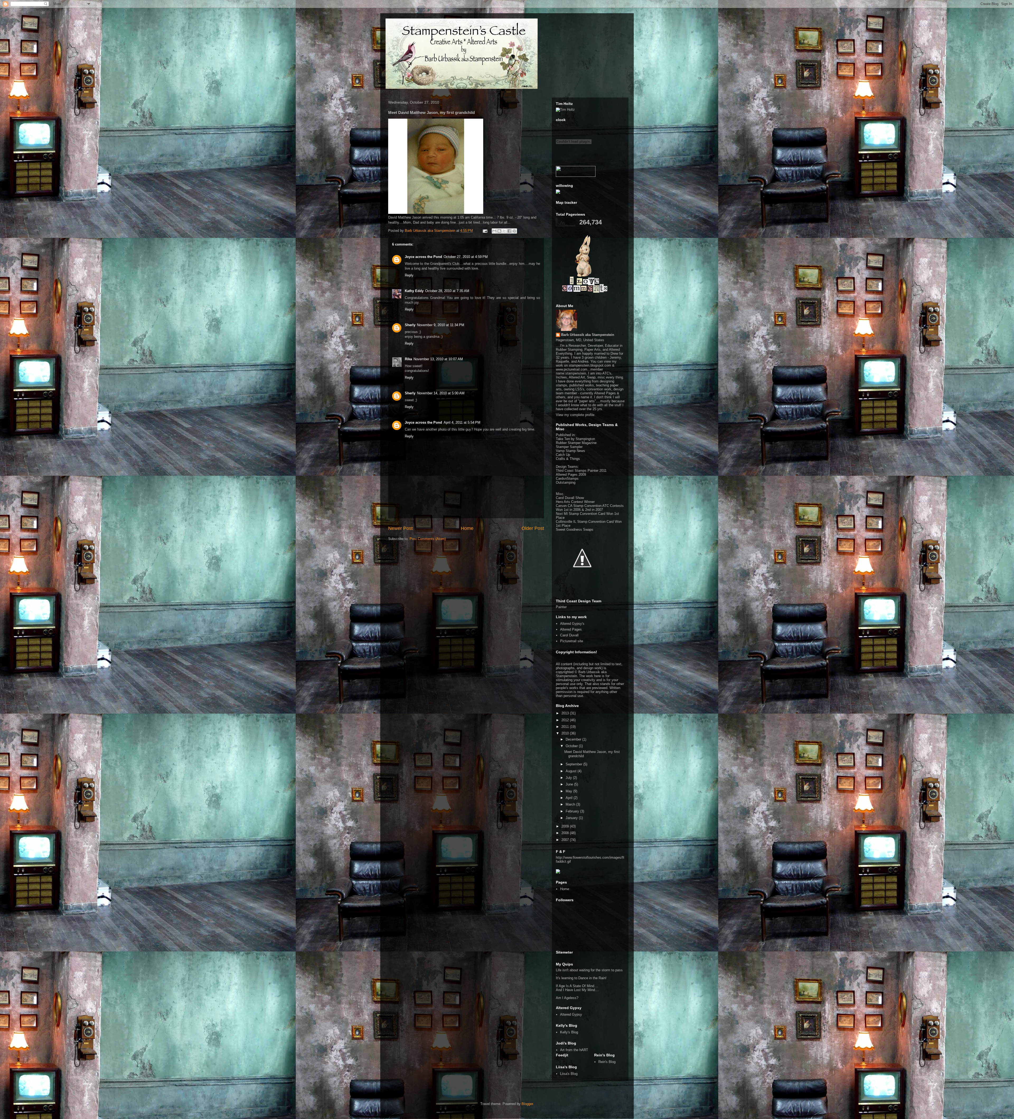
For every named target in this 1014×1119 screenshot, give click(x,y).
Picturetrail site (571, 641)
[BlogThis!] (499, 231)
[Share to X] (504, 231)
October (572, 746)
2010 (565, 733)
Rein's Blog (607, 1062)
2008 (565, 833)
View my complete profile (575, 415)
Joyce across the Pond (423, 257)
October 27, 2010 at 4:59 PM (466, 257)
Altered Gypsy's (572, 624)
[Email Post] (485, 231)
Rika (408, 359)
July (569, 778)
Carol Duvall (569, 635)
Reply (409, 275)
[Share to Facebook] (509, 231)
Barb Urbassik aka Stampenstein (587, 335)
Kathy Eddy (414, 291)
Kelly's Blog (569, 1032)
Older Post (533, 528)
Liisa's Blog (569, 1074)
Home (467, 528)
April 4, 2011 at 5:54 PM (462, 422)
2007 (565, 840)
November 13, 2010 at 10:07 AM (438, 359)
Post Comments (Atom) (428, 539)
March (571, 804)
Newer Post (400, 528)
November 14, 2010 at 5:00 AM (440, 393)
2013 (565, 713)
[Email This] (494, 231)
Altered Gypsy (571, 1014)
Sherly (410, 325)
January (572, 818)
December (574, 739)
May (569, 791)
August (572, 771)
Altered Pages (571, 629)
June (570, 784)
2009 (565, 826)
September (574, 764)
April (570, 798)
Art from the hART (574, 1050)
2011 (565, 727)
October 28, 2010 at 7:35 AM (447, 291)
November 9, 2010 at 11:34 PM (440, 325)
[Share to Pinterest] (514, 231)
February (573, 811)
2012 (565, 720)
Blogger (527, 1104)
